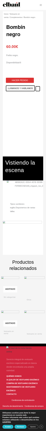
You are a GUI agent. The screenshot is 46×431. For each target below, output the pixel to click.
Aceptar (8, 427)
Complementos (16, 17)
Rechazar (20, 427)
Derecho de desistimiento (13, 406)
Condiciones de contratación (23, 400)
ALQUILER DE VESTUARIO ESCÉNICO (22, 380)
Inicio (6, 14)
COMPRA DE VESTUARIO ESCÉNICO (22, 383)
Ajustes (33, 427)
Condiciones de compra (34, 406)
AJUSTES (6, 422)
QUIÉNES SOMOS (13, 376)
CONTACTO (11, 394)
